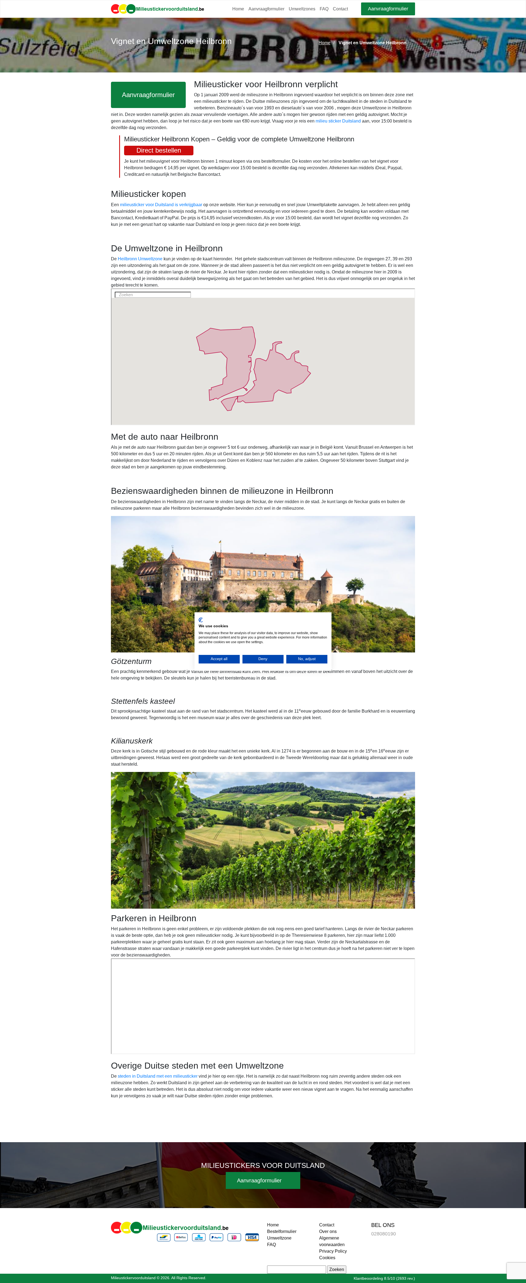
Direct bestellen (158, 150)
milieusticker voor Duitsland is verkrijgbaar (161, 204)
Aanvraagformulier (266, 9)
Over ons (328, 1231)
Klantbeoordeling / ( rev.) (384, 1278)
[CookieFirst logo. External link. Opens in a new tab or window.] (201, 619)
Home (238, 9)
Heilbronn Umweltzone (140, 258)
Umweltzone (279, 1238)
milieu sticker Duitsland (338, 121)
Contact (340, 9)
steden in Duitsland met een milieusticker (158, 1076)
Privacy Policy (333, 1251)
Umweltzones (302, 9)
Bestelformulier (281, 1231)
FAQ (324, 9)
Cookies (327, 1257)
